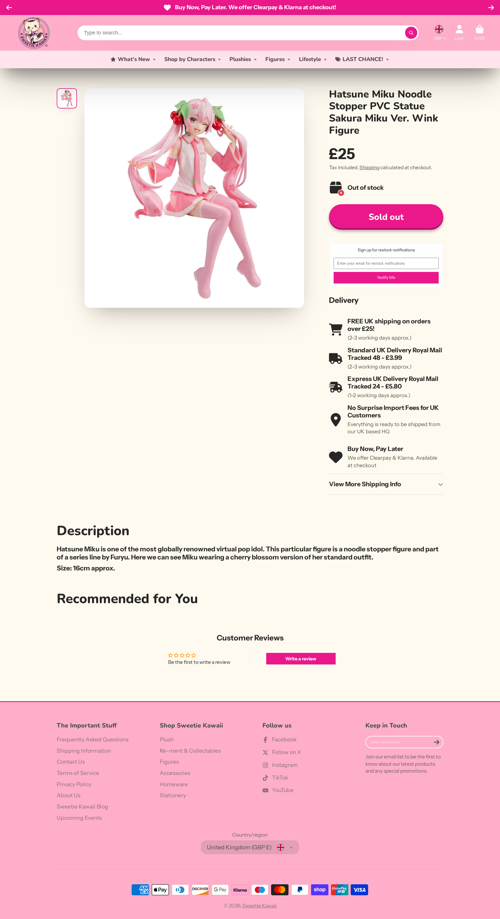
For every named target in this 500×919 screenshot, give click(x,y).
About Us (68, 795)
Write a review (300, 659)
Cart (479, 32)
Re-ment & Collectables (190, 750)
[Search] (411, 33)
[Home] (34, 33)
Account (459, 32)
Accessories (175, 773)
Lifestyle (310, 59)
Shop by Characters (189, 59)
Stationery (173, 795)
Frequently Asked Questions (92, 739)
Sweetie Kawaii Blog (82, 806)
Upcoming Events (79, 818)
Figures (275, 59)
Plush (167, 739)
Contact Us (71, 761)
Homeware (174, 784)
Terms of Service (78, 773)
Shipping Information (84, 750)
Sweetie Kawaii (259, 906)
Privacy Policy (74, 784)
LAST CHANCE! (363, 59)
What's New (134, 59)
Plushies (240, 59)
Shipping (369, 167)
